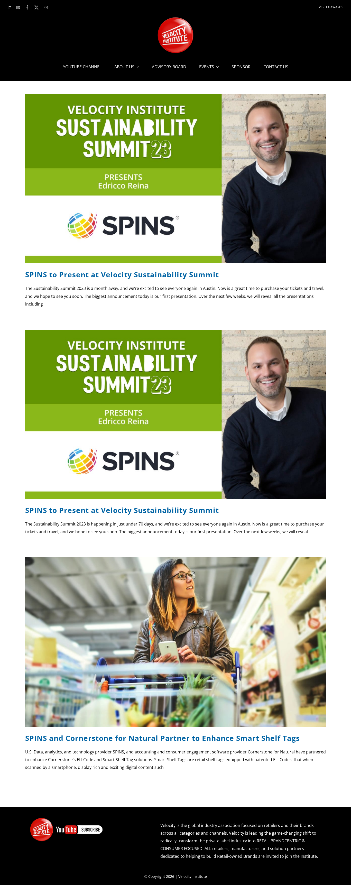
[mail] (46, 7)
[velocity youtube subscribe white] (66, 819)
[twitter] (36, 7)
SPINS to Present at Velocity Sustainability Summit (122, 274)
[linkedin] (9, 7)
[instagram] (18, 7)
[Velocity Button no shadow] (175, 19)
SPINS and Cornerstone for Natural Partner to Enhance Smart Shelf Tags (162, 738)
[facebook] (27, 7)
